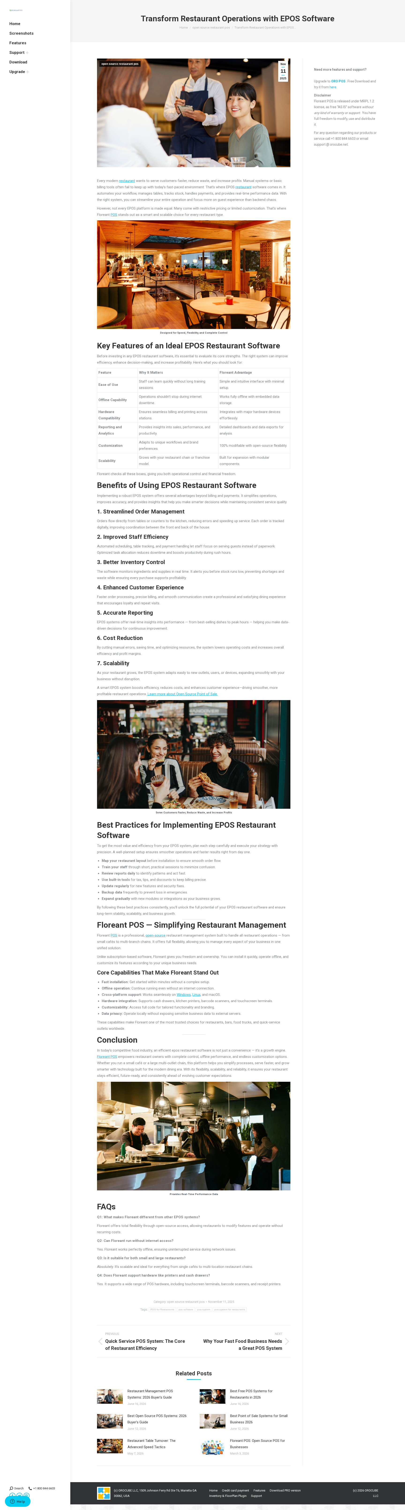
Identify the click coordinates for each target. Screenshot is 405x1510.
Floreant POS (107, 1057)
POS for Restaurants (162, 1309)
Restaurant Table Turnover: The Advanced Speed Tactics (152, 1444)
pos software (186, 1309)
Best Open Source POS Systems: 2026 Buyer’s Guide (157, 1419)
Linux (196, 995)
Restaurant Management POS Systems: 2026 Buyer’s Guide (150, 1394)
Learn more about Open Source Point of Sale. (182, 694)
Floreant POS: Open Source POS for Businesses (257, 1444)
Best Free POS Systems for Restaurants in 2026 (251, 1394)
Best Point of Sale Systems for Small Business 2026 (259, 1419)
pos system (203, 1309)
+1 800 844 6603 (44, 1488)
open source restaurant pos (120, 64)
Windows (184, 995)
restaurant (127, 181)
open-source (155, 935)
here (333, 87)
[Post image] (110, 1396)
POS (114, 215)
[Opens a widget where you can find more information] (17, 1502)
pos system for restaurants (229, 1309)
